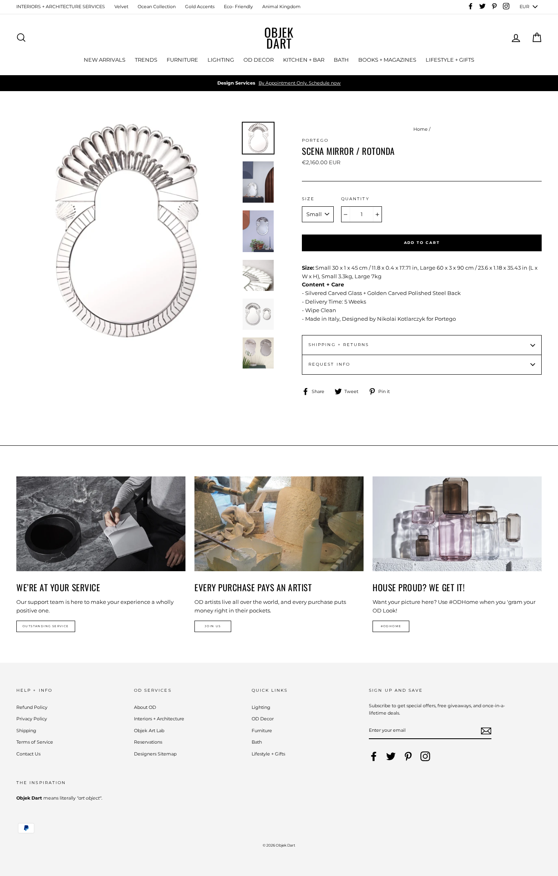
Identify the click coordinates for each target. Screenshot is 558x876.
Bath (257, 742)
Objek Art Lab (149, 730)
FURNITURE (182, 59)
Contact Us (28, 754)
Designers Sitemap (155, 754)
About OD (145, 707)
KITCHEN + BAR (303, 59)
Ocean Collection (157, 6)
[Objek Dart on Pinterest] (408, 756)
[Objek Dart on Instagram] (425, 756)
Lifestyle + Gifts (268, 754)
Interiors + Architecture (159, 719)
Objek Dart (279, 37)
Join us (213, 626)
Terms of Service (34, 742)
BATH (341, 59)
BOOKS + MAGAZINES (387, 59)
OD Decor (263, 719)
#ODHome (391, 626)
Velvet (121, 6)
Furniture (262, 730)
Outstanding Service (45, 626)
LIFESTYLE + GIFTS (450, 59)
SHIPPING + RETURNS (338, 344)
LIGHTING (221, 59)
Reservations (148, 742)
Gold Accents (199, 6)
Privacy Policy (31, 719)
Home (420, 129)
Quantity (355, 198)
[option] (279, 83)
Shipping (26, 730)
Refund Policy (31, 707)
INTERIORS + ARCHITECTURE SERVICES (60, 6)
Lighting (261, 707)
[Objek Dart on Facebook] (374, 756)
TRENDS (146, 59)
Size (308, 198)
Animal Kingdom (281, 6)
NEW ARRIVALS (104, 59)
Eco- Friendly (238, 6)
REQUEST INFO (329, 364)
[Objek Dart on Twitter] (391, 756)
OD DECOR (258, 59)
